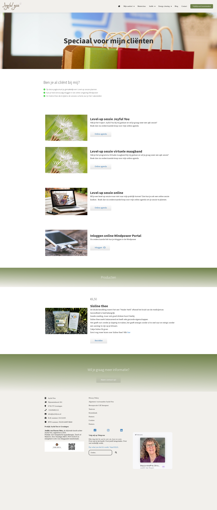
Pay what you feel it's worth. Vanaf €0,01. (104, 447)
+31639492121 (53, 410)
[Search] (116, 452)
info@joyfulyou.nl (54, 414)
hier (128, 332)
